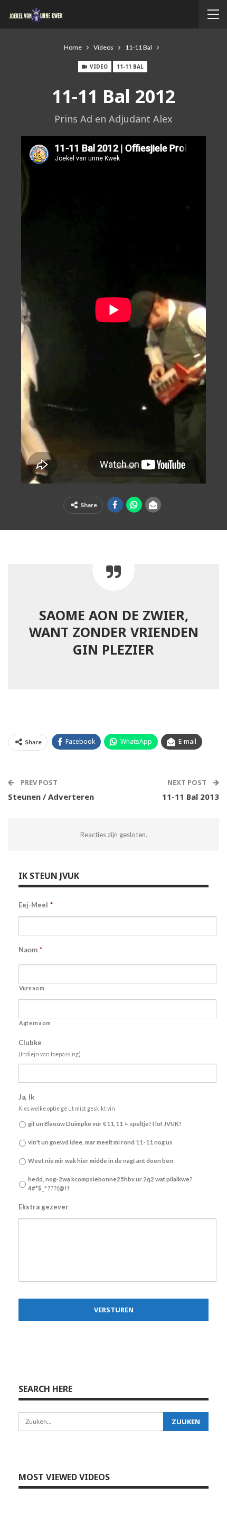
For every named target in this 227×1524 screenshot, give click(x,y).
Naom (30, 949)
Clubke (30, 1042)
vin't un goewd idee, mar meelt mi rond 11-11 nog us (100, 1142)
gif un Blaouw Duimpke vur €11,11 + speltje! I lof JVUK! (105, 1123)
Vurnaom (32, 988)
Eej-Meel (35, 905)
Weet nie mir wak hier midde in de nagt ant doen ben (100, 1160)
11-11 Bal (130, 66)
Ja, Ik (26, 1097)
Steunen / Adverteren (51, 796)
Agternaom (35, 1023)
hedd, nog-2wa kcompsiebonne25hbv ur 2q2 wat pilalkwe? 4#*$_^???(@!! (110, 1183)
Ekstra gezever (43, 1207)
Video (98, 66)
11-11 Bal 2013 (190, 796)
